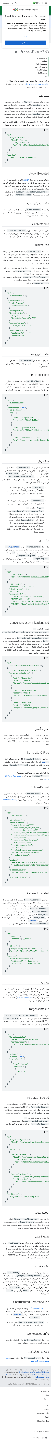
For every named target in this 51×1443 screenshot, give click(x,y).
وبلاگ (47, 1395)
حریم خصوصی (37, 1431)
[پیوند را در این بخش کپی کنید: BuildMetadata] (28, 224)
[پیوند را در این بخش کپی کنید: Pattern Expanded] (24, 893)
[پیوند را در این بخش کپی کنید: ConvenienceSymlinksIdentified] (7, 622)
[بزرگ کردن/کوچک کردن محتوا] (37, 58)
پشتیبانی (46, 1409)
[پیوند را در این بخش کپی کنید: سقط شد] (36, 95)
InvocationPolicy (10, 799)
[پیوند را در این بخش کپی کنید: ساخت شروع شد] (28, 354)
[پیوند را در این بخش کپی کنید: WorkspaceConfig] (24, 1333)
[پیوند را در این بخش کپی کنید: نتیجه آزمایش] (31, 1236)
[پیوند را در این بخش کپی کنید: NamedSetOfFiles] (24, 752)
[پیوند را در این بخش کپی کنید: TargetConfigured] (24, 1097)
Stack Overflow (43, 1421)
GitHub (46, 1399)
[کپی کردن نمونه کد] (47, 129)
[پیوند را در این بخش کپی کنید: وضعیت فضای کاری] (25, 1351)
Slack (47, 1417)
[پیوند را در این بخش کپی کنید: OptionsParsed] (28, 787)
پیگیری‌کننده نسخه (43, 1413)
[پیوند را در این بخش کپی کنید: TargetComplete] (26, 1009)
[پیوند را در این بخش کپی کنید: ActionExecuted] (26, 173)
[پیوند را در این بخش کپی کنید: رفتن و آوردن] (32, 729)
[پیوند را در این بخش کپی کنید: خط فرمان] (35, 461)
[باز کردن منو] (46, 3)
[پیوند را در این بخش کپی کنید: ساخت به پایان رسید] (24, 203)
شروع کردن (25, 43)
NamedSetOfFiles (25, 997)
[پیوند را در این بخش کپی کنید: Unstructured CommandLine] (10, 1302)
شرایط (47, 1431)
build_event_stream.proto (35, 84)
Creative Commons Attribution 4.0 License (34, 1372)
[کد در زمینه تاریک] (44, 129)
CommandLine (37, 1308)
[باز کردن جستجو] (16, 2)
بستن (25, 36)
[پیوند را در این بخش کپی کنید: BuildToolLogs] (28, 375)
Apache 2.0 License (38, 1374)
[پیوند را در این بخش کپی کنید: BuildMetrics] (31, 245)
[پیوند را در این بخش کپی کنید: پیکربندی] (36, 540)
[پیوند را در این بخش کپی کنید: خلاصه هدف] (32, 1212)
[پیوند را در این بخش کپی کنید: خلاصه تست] (32, 1266)
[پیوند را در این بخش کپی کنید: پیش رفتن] (35, 982)
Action (26, 180)
